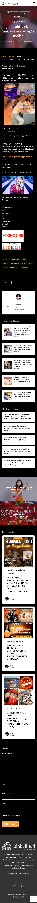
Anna (12, 41)
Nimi (4, 784)
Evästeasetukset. (24, 894)
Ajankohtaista (13, 13)
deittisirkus (6, 259)
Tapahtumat (18, 16)
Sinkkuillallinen (20, 570)
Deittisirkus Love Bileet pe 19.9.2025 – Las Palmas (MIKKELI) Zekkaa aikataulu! (17, 428)
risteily (24, 263)
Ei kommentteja (27, 41)
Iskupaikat (25, 13)
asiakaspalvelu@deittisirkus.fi (18, 874)
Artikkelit (12, 57)
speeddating (24, 267)
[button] (34, 3)
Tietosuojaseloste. (13, 894)
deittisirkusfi (15, 259)
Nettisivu (4, 803)
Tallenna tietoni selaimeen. (12, 815)
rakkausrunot (15, 263)
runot (31, 263)
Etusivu (4, 57)
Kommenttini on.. (7, 753)
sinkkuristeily (14, 267)
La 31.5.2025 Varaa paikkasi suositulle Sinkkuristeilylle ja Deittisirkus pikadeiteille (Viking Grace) (18, 463)
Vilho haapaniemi (9, 415)
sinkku (5, 267)
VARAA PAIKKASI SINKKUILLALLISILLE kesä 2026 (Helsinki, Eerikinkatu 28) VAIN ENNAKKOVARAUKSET (17, 417)
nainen (24, 259)
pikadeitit (6, 263)
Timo (5, 426)
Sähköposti (6, 794)
